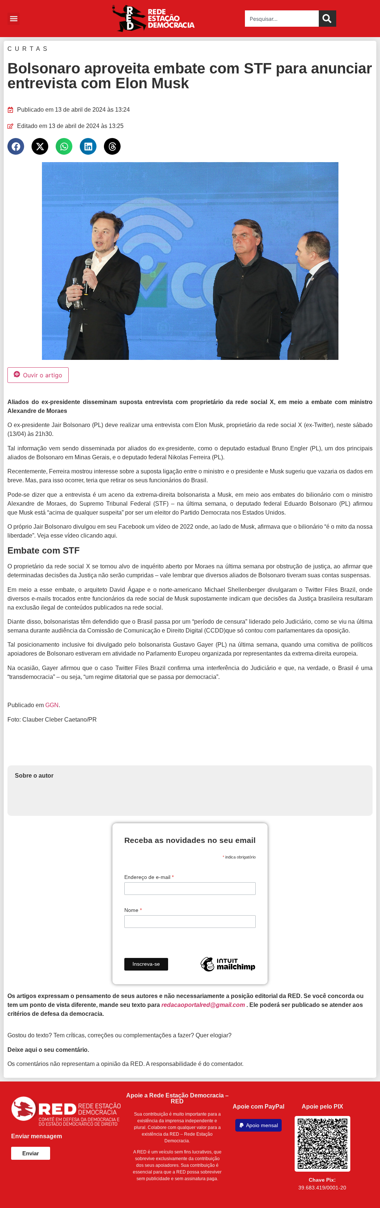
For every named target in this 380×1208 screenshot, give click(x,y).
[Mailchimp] (228, 809)
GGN (52, 550)
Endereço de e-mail (149, 722)
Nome (133, 755)
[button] (190, 1062)
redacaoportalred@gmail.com (203, 850)
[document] (190, 1130)
